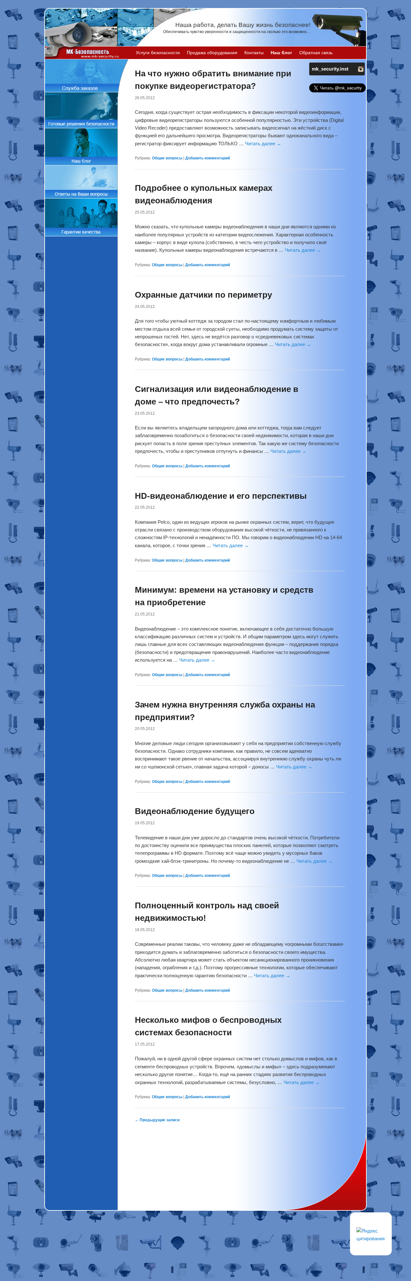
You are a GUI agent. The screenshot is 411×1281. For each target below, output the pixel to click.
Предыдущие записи (157, 1120)
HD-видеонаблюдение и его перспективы (221, 496)
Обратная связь (316, 52)
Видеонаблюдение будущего (195, 811)
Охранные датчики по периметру (203, 295)
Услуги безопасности (158, 52)
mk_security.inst (330, 69)
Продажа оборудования (212, 52)
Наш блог (281, 52)
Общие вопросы (167, 158)
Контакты (254, 52)
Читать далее (263, 143)
